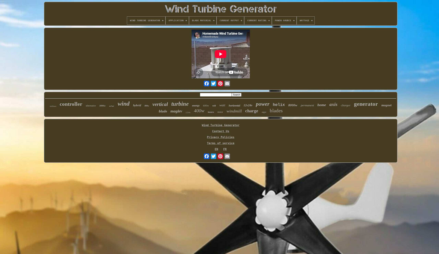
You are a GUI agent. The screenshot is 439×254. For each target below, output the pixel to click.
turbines (53, 106)
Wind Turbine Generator (221, 125)
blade (163, 111)
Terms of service (220, 143)
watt (222, 105)
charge (251, 110)
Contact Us (220, 131)
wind (124, 103)
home (321, 105)
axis (333, 104)
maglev (176, 111)
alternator (91, 105)
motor (220, 112)
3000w (102, 105)
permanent (307, 105)
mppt (264, 112)
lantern (211, 112)
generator (366, 104)
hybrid (137, 105)
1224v (188, 112)
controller (71, 104)
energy (196, 105)
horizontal (234, 105)
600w (206, 105)
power (262, 104)
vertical (160, 104)
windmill (234, 111)
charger (346, 105)
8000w (292, 105)
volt (214, 105)
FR (225, 149)
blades (276, 110)
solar (111, 106)
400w (199, 110)
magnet (386, 105)
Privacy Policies (220, 137)
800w (147, 106)
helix (279, 105)
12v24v (248, 105)
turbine (180, 104)
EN (216, 149)
